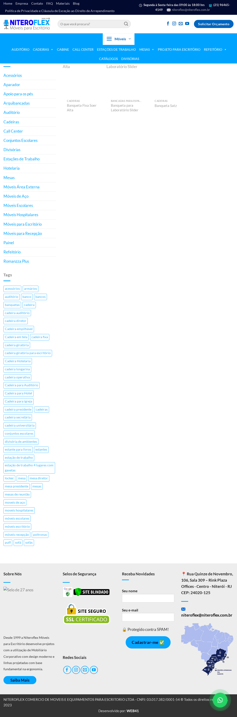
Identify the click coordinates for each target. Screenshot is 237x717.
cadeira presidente (18, 409)
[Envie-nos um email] (181, 24)
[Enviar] (126, 24)
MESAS (144, 49)
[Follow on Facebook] (168, 24)
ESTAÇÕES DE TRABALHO (116, 49)
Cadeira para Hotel (18, 393)
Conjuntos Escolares (20, 140)
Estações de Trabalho (21, 158)
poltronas (40, 534)
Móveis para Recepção (22, 233)
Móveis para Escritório (22, 224)
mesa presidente (16, 486)
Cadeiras (11, 121)
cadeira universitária (19, 425)
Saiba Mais (19, 680)
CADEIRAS (41, 49)
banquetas (12, 305)
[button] (118, 39)
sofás (29, 542)
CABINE (63, 49)
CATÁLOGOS (108, 59)
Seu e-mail (130, 610)
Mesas (9, 177)
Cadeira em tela (16, 337)
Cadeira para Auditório (21, 385)
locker (9, 478)
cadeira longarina (17, 369)
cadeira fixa (39, 337)
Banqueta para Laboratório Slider (124, 107)
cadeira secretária (18, 417)
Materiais (63, 3)
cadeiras (42, 409)
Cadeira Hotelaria (18, 361)
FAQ (49, 3)
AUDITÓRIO (20, 49)
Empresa (22, 3)
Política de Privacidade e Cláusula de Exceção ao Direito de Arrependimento (60, 11)
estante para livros (18, 449)
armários (30, 288)
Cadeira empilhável (19, 329)
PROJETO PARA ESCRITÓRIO (179, 49)
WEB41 (133, 711)
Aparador (11, 84)
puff (8, 542)
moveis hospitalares (19, 510)
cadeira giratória (17, 345)
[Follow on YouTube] (187, 24)
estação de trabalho (19, 457)
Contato (37, 3)
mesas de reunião (17, 494)
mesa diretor (39, 478)
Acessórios (12, 75)
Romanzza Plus (16, 261)
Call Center (13, 131)
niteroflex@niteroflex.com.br (190, 10)
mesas (36, 486)
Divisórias (11, 149)
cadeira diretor (15, 321)
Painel (8, 242)
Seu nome (129, 591)
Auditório (11, 112)
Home (7, 3)
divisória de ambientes (21, 441)
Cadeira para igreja (18, 401)
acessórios (12, 288)
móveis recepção (17, 534)
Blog (76, 3)
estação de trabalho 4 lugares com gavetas (29, 467)
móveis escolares (17, 518)
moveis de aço (15, 502)
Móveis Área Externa (21, 186)
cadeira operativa (17, 377)
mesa (21, 478)
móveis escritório (17, 526)
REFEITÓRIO (213, 49)
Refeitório (12, 251)
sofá (18, 542)
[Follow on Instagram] (174, 24)
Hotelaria (11, 168)
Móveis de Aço (15, 196)
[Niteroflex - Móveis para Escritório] (26, 24)
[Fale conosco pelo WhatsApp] (220, 700)
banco (26, 297)
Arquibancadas (16, 103)
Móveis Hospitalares (20, 214)
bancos (40, 297)
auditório (11, 297)
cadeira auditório (17, 313)
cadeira (29, 305)
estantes (41, 449)
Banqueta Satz (166, 105)
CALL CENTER (83, 49)
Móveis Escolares (18, 205)
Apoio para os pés (18, 93)
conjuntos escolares (19, 433)
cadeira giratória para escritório (28, 353)
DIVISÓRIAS (130, 59)
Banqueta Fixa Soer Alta (82, 107)
